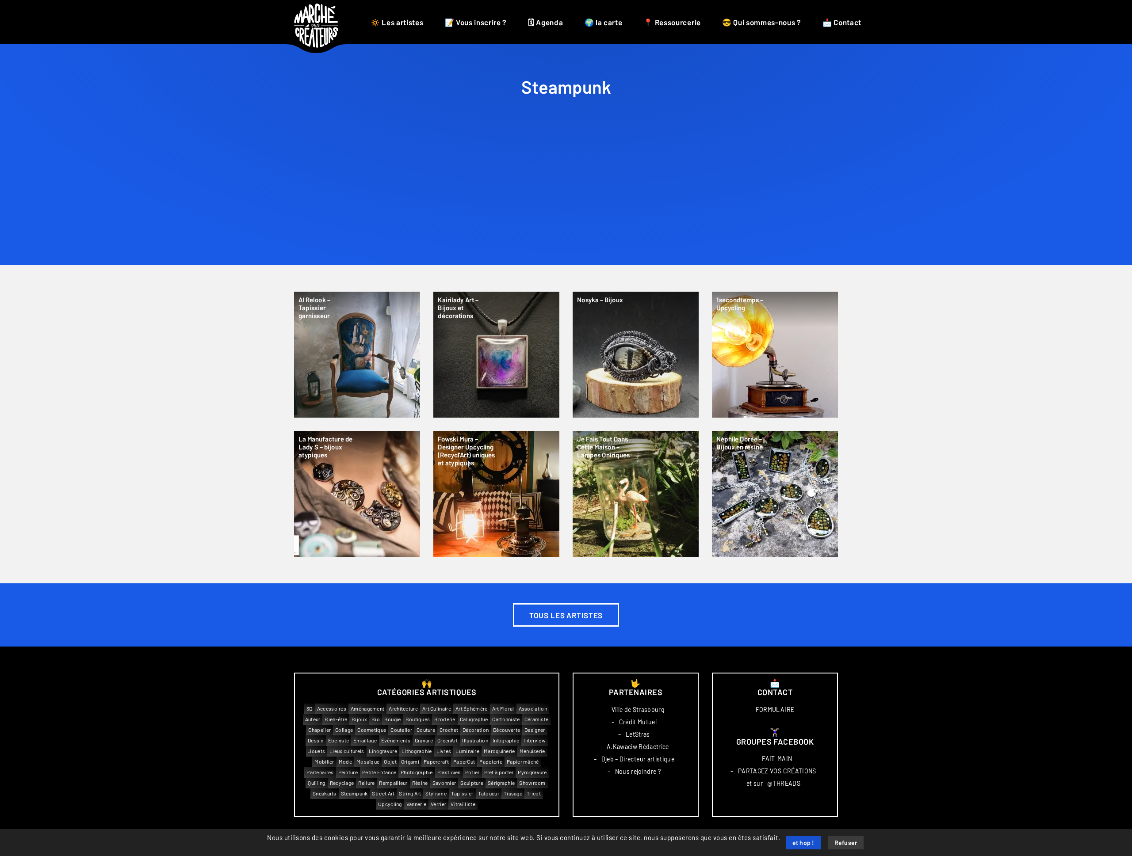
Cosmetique (371, 730)
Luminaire (467, 751)
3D (309, 708)
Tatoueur (488, 793)
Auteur (313, 719)
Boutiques (417, 719)
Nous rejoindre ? (638, 771)
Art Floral (503, 708)
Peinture (348, 772)
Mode (345, 762)
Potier (472, 772)
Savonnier (444, 783)
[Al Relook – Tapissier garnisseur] (357, 355)
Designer (534, 730)
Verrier (438, 804)
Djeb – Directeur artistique (637, 759)
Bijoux (359, 719)
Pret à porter (499, 772)
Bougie (392, 719)
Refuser (845, 843)
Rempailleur (393, 783)
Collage (344, 730)
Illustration (475, 740)
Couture (426, 730)
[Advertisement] (566, 199)
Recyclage (342, 783)
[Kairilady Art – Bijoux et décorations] (496, 355)
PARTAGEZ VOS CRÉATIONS (777, 771)
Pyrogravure (532, 772)
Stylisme (435, 793)
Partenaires (319, 772)
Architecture (403, 708)
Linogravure (383, 751)
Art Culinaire (436, 708)
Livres (443, 751)
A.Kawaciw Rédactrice (638, 746)
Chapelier (319, 730)
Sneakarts (325, 793)
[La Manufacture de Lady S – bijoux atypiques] (357, 494)
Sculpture (471, 783)
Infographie (506, 740)
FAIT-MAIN (777, 758)
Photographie (417, 772)
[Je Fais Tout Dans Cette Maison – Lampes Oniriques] (636, 494)
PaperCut (464, 762)
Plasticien (449, 772)
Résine (420, 783)
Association (533, 708)
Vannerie (416, 804)
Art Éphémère (471, 708)
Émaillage (365, 740)
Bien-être (336, 719)
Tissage (513, 793)
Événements (395, 740)
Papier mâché (523, 762)
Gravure (424, 740)
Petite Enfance (379, 772)
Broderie (444, 719)
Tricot (534, 793)
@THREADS (783, 783)
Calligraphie (474, 719)
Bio (375, 719)
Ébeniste (338, 740)
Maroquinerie (499, 751)
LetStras (638, 734)
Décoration (476, 730)
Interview (535, 740)
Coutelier (401, 730)
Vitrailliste (463, 804)
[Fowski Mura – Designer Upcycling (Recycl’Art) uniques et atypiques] (496, 494)
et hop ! (803, 843)
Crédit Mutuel (638, 722)
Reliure (366, 783)
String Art (410, 793)
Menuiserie (532, 751)
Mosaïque (367, 762)
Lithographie (417, 751)
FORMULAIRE (775, 709)
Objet (390, 762)
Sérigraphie (501, 783)
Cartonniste (506, 719)
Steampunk (354, 793)
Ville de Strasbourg (638, 709)
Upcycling (390, 804)
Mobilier (324, 762)
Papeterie (490, 762)
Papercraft (436, 762)
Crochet (449, 730)
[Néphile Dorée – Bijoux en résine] (775, 494)
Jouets (316, 751)
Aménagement (367, 708)
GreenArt (447, 740)
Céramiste (536, 719)
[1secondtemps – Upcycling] (775, 355)
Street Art (383, 793)
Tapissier (462, 793)
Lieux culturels (346, 751)
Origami (410, 762)
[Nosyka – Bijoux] (636, 355)
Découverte (506, 730)
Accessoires (331, 708)
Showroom (532, 783)
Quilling (316, 783)
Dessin (316, 740)
